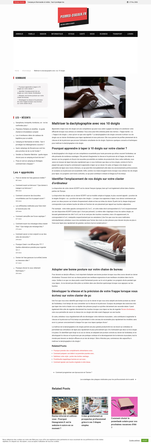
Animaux (19, 34)
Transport (117, 34)
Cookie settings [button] (134, 440)
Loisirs (130, 34)
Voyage (71, 34)
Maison (43, 34)
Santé (82, 34)
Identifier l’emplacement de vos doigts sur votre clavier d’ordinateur (29, 92)
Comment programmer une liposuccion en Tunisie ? (74, 372)
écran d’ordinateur (128, 309)
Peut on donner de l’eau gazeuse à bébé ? (31, 178)
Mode (92, 34)
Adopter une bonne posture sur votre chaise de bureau (30, 96)
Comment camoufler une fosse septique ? (31, 216)
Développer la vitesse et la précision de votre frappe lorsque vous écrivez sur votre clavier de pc (30, 101)
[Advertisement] (75, 54)
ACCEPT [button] (144, 440)
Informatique (57, 34)
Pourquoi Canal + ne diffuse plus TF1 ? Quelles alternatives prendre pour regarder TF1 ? (31, 247)
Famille (31, 34)
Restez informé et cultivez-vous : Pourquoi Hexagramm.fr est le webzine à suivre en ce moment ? (64, 422)
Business (104, 34)
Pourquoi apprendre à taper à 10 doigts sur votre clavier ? (28, 88)
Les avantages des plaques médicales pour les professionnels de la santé (107, 379)
